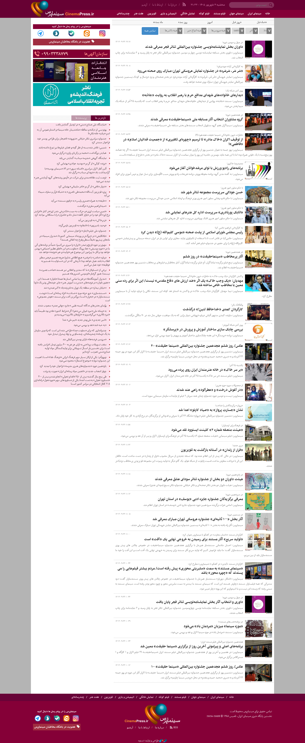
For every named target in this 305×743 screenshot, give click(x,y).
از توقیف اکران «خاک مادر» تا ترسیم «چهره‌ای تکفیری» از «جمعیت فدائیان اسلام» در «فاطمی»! (183, 142)
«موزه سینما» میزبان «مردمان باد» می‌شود (213, 626)
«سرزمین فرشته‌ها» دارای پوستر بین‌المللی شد (84, 339)
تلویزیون (152, 13)
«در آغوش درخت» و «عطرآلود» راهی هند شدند (209, 390)
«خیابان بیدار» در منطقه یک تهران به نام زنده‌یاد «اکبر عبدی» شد (75, 288)
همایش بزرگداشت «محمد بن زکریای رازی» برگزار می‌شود (79, 153)
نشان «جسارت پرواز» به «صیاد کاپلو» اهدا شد (210, 410)
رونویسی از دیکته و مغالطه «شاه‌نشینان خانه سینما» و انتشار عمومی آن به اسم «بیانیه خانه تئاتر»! (73, 132)
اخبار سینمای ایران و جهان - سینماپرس (72, 9)
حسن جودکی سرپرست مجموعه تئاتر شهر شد (212, 192)
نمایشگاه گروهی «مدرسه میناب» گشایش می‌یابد (82, 158)
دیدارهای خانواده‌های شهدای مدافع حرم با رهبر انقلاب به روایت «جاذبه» (192, 95)
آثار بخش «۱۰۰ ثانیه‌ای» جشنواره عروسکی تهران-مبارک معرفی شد (197, 519)
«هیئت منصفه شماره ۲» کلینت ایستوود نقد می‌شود (207, 430)
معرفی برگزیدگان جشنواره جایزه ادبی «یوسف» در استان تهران (200, 499)
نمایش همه (150, 30)
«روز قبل (236, 22)
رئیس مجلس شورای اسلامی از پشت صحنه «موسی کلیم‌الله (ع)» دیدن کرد (192, 232)
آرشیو (144, 4)
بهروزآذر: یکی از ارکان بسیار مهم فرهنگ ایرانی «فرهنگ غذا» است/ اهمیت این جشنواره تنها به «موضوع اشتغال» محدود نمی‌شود (72, 359)
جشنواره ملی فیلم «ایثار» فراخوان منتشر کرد (84, 231)
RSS (175, 727)
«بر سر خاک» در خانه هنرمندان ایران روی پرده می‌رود (205, 370)
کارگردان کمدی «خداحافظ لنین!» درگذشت (213, 309)
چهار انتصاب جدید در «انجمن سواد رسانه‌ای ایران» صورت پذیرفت (74, 371)
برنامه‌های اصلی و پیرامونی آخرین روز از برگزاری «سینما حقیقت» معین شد (191, 646)
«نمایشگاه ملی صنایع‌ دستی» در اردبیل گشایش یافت (81, 124)
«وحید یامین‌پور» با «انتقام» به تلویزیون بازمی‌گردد (82, 225)
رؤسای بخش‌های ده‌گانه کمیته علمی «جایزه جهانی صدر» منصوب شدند (72, 305)
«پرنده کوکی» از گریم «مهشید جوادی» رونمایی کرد (81, 163)
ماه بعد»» (158, 22)
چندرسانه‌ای (123, 13)
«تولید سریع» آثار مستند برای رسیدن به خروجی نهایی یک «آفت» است (193, 539)
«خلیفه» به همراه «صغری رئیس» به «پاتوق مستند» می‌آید (78, 201)
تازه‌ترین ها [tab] (100, 118)
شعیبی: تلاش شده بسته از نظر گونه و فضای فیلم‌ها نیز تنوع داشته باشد (72, 147)
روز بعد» (182, 22)
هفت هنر (138, 13)
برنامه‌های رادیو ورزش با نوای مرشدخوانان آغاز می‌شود (206, 168)
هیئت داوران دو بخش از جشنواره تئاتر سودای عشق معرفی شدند (199, 479)
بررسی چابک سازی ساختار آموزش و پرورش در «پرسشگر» (203, 329)
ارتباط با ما (157, 4)
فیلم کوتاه (204, 13)
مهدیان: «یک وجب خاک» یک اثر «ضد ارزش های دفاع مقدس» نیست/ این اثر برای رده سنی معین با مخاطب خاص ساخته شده (179, 283)
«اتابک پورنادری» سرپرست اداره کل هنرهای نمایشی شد (204, 212)
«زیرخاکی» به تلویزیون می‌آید (92, 220)
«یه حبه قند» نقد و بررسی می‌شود (90, 325)
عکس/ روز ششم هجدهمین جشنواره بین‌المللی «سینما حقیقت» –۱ (197, 667)
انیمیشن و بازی (168, 13)
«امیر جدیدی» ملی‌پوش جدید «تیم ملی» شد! (84, 320)
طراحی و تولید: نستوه (148, 740)
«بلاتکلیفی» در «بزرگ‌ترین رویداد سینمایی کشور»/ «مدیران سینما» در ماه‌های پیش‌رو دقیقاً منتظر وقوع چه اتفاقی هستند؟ (74, 238)
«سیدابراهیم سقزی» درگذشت (91, 206)
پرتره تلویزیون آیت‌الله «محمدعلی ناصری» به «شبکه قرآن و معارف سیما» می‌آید (74, 194)
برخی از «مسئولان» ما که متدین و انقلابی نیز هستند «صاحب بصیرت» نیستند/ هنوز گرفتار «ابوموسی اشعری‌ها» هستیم (74, 272)
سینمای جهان (236, 13)
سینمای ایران (254, 13)
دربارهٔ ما (172, 4)
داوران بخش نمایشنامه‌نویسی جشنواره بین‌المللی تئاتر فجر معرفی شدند (194, 47)
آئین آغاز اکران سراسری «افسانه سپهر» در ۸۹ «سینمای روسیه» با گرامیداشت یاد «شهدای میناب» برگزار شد (77, 171)
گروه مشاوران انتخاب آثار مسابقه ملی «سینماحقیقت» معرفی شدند (196, 119)
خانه (267, 13)
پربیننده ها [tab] (81, 118)
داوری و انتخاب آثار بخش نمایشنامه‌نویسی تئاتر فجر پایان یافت (199, 602)
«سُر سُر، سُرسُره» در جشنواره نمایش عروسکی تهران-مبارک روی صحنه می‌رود (190, 71)
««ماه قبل (262, 22)
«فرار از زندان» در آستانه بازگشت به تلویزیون (212, 450)
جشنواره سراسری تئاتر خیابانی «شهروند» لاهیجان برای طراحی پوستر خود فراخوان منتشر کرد (73, 141)
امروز (209, 22)
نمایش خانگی (188, 13)
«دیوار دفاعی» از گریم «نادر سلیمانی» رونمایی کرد (82, 186)
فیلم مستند (219, 13)
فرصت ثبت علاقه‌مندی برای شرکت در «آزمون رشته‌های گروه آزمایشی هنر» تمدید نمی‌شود (72, 179)
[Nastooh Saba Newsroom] (163, 740)
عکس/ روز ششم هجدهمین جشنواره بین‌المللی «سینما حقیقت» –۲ (197, 346)
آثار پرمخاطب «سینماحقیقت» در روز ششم (213, 257)
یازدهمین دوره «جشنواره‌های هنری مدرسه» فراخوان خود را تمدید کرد (73, 366)
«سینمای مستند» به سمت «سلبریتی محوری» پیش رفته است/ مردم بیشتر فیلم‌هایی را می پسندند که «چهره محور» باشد (180, 571)
